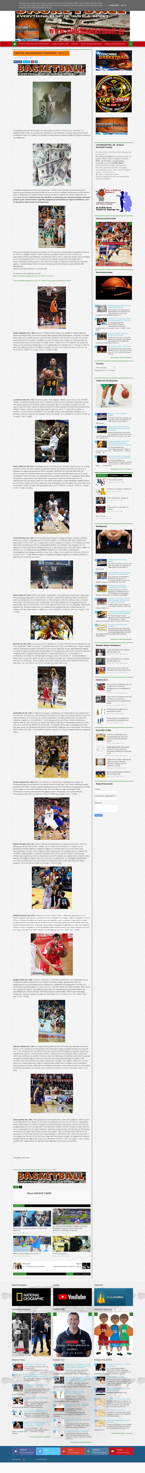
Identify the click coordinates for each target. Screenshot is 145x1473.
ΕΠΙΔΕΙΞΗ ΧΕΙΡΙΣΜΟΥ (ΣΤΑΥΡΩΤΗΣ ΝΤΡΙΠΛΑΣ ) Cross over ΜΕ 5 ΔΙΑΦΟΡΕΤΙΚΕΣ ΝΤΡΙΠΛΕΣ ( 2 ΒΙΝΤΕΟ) (119, 443)
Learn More (114, 5)
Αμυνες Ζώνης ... (101, 516)
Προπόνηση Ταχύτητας (113, 1342)
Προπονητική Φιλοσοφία (113, 243)
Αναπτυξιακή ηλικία (31, 1338)
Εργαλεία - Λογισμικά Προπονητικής (115, 44)
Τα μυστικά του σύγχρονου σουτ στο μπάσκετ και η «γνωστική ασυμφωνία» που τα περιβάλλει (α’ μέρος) (78, 1379)
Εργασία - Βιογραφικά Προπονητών (91, 44)
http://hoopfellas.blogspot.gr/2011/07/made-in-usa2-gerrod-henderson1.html (42, 280)
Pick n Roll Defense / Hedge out (117, 498)
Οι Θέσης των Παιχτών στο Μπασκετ (119, 489)
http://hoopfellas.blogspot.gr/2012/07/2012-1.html (37, 1169)
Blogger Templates (54, 1459)
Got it (123, 5)
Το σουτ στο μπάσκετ (60, 1253)
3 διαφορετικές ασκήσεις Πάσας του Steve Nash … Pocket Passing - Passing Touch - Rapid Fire (36, 1424)
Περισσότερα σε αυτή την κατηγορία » (121, 357)
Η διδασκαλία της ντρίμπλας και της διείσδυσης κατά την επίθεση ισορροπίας (119, 428)
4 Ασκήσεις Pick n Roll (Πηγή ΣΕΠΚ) (119, 1399)
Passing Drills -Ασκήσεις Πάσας (35, 1364)
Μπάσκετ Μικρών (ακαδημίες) (72, 1334)
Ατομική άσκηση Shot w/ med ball (77, 1431)
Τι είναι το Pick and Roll (114, 480)
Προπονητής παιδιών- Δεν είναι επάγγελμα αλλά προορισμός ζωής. (31, 1345)
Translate (111, 370)
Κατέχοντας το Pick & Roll (116, 1377)
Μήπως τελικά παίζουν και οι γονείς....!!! (26, 1253)
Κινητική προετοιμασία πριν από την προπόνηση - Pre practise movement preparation (119, 600)
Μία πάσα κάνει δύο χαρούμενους (36, 1411)
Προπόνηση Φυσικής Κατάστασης (119, 346)
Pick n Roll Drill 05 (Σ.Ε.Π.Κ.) (116, 1410)
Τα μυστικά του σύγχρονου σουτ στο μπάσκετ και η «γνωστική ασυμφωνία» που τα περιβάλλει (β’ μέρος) (78, 1366)
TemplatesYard (30, 1459)
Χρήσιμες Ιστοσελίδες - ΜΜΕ (60, 44)
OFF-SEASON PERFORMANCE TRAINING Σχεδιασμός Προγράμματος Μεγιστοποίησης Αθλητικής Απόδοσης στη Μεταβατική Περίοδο (70, 1228)
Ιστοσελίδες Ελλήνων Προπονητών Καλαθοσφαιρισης (34, 44)
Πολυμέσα (75, 44)
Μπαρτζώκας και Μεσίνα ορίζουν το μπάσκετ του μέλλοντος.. (30, 1229)
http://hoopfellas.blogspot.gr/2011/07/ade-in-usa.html (33, 276)
